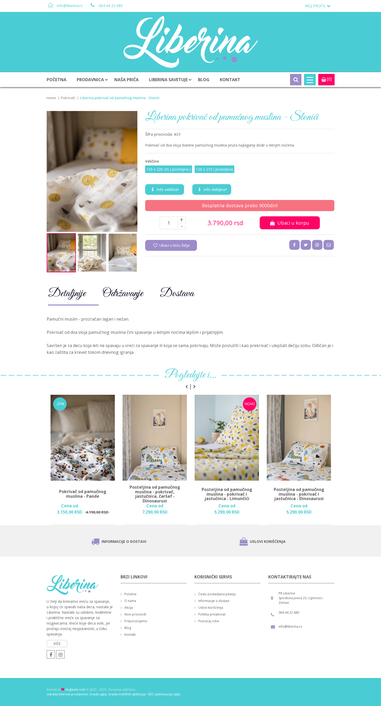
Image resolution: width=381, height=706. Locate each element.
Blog (203, 79)
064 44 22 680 (111, 5)
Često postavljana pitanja (217, 594)
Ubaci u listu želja (173, 245)
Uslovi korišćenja (268, 541)
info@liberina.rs (69, 5)
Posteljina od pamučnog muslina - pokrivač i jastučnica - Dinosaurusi (299, 494)
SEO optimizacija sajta (164, 694)
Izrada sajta (98, 694)
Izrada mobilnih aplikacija (127, 694)
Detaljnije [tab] (67, 293)
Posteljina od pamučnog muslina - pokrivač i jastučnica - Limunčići (227, 494)
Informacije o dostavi (124, 541)
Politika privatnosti (211, 614)
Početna (56, 79)
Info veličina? (167, 189)
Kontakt (230, 79)
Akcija (128, 607)
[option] (83, 459)
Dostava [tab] (177, 293)
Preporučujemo (135, 621)
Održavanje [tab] (122, 293)
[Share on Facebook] (294, 245)
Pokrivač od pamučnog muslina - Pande (82, 494)
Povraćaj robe (208, 621)
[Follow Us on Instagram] (317, 245)
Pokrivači (68, 97)
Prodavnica (90, 79)
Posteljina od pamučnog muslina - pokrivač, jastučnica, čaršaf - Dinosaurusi (155, 494)
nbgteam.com (75, 689)
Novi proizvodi (135, 614)
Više (57, 643)
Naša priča (126, 79)
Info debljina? (214, 189)
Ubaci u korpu (292, 223)
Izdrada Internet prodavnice (67, 694)
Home (51, 97)
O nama (130, 601)
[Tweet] (306, 245)
